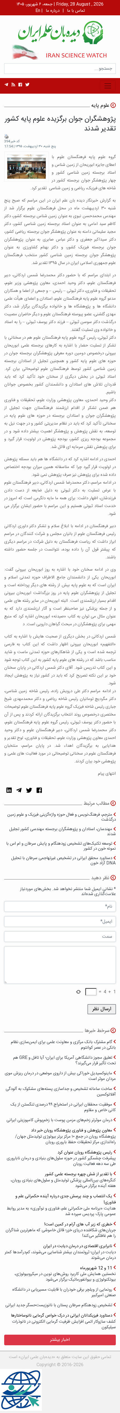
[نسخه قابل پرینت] (6, 136)
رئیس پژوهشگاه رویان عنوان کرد (61, 1158)
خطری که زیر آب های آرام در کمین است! (61, 1230)
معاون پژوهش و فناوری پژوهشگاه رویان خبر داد (65, 1136)
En (37, 10)
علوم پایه (100, 105)
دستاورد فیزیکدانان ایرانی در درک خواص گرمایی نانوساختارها (63, 1321)
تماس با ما (76, 10)
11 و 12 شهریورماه (65, 1274)
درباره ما (52, 10)
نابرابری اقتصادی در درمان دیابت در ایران (60, 1252)
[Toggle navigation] (108, 85)
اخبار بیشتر (60, 1340)
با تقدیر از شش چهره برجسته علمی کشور (63, 1180)
